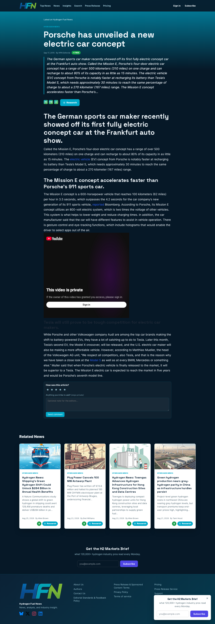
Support (158, 593)
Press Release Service (166, 589)
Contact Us (79, 593)
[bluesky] (21, 614)
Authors (78, 589)
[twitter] (28, 614)
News (57, 5)
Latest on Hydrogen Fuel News (58, 19)
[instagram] (34, 614)
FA (46, 102)
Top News (45, 5)
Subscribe (190, 5)
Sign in (177, 5)
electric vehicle (80, 159)
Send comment (55, 414)
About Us (78, 584)
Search (78, 5)
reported (98, 204)
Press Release (92, 5)
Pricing (107, 5)
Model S (95, 360)
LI (56, 102)
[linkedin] (40, 614)
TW (50, 102)
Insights (67, 5)
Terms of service (122, 596)
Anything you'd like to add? (65, 395)
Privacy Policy (121, 592)
